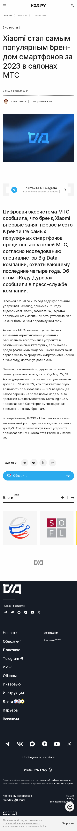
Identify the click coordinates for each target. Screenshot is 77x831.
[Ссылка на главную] (12, 589)
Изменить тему (35, 770)
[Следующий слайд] (73, 497)
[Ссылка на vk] (12, 612)
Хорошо (68, 823)
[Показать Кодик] (69, 807)
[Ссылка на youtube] (32, 612)
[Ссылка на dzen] (26, 612)
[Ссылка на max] (19, 612)
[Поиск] (72, 5)
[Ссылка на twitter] (39, 612)
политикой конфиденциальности (55, 780)
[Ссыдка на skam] (10, 813)
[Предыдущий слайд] (62, 498)
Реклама (51, 640)
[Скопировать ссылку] (52, 462)
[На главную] (38, 5)
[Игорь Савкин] (6, 102)
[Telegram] (24, 462)
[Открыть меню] (4, 5)
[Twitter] (43, 462)
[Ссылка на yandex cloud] (17, 800)
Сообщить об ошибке (38, 757)
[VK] (34, 462)
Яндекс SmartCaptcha (64, 783)
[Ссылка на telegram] (5, 612)
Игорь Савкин (18, 101)
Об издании (51, 632)
